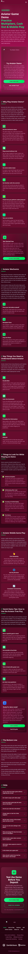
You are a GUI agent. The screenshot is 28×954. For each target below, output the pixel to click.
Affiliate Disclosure (17, 937)
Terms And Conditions (10, 935)
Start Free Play (14, 81)
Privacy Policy (20, 935)
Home (4, 927)
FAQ (22, 929)
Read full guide (14, 729)
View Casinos (14, 725)
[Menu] (26, 2)
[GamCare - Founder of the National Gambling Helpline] (21, 945)
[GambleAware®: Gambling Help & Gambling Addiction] (12, 945)
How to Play (11, 927)
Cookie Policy (9, 937)
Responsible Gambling (11, 939)
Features (18, 927)
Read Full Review (14, 905)
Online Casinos (8, 929)
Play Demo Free (14, 900)
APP (24, 927)
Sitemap (20, 939)
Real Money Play (14, 85)
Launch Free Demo (14, 258)
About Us (16, 929)
